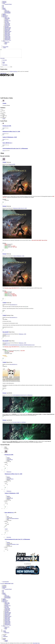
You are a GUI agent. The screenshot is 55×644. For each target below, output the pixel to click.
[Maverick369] (4, 329)
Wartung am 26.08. (7, 125)
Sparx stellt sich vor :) (7, 142)
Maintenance (9, 471)
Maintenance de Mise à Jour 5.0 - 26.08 (11, 131)
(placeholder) (7, 632)
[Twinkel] (4, 300)
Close (39, 643)
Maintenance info (10, 498)
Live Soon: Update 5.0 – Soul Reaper (19, 422)
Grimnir (4, 103)
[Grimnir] (4, 160)
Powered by (6, 583)
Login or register (5, 46)
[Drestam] (4, 251)
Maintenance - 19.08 (22, 342)
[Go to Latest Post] (5, 527)
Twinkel (4, 144)
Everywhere (2, 58)
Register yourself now (13, 71)
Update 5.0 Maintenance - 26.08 (10, 137)
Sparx (8, 516)
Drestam (4, 133)
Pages (4, 62)
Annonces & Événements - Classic (13, 544)
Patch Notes (9, 537)
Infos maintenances (10, 478)
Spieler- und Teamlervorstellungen (13, 518)
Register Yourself (3, 73)
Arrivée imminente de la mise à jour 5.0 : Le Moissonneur (15, 148)
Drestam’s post (7, 342)
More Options (5, 64)
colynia (4, 118)
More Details (35, 643)
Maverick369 (5, 332)
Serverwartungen (10, 459)
